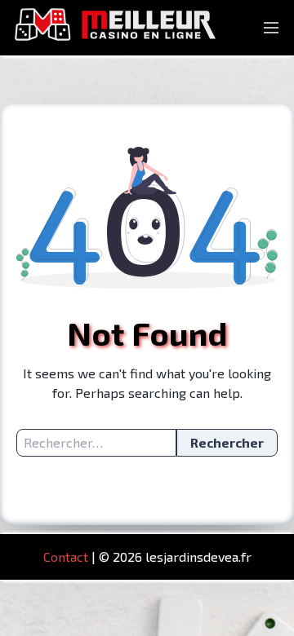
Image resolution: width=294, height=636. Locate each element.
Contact (65, 556)
